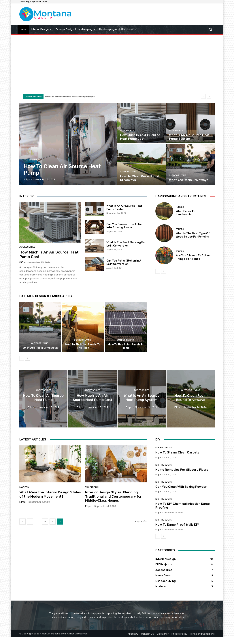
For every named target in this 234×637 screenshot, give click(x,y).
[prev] (203, 96)
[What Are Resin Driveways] (190, 164)
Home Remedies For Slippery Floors (181, 469)
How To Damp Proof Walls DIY (177, 524)
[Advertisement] (117, 64)
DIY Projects (163, 447)
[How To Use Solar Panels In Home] (126, 327)
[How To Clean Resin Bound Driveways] (141, 164)
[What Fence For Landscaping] (164, 211)
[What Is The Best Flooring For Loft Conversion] (94, 246)
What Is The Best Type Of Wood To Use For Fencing (193, 235)
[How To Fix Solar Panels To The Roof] (83, 327)
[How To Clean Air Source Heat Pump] (68, 144)
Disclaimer (163, 633)
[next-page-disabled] (163, 271)
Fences (180, 207)
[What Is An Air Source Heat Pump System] (190, 123)
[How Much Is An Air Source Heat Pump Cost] (141, 123)
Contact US (147, 633)
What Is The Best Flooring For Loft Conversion (126, 244)
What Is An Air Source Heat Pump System (124, 207)
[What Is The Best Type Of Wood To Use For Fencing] (164, 233)
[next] (209, 96)
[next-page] (27, 358)
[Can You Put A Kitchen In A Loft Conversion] (94, 264)
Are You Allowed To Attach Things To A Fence (193, 257)
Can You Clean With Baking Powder (181, 486)
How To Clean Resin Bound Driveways (68, 96)
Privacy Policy (179, 633)
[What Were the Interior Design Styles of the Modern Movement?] (50, 463)
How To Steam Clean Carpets (177, 452)
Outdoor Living (128, 172)
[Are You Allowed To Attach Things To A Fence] (164, 255)
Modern (24, 487)
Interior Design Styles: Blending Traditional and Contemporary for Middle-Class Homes (113, 496)
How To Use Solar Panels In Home (126, 346)
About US (133, 633)
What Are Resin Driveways (40, 347)
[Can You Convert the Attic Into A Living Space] (94, 227)
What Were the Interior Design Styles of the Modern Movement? (50, 494)
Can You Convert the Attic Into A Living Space (124, 226)
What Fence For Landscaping (186, 213)
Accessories (32, 159)
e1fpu (22, 262)
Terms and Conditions (202, 633)
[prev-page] (21, 358)
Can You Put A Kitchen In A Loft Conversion (123, 262)
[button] (210, 29)
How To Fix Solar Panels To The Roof (83, 346)
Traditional (92, 487)
